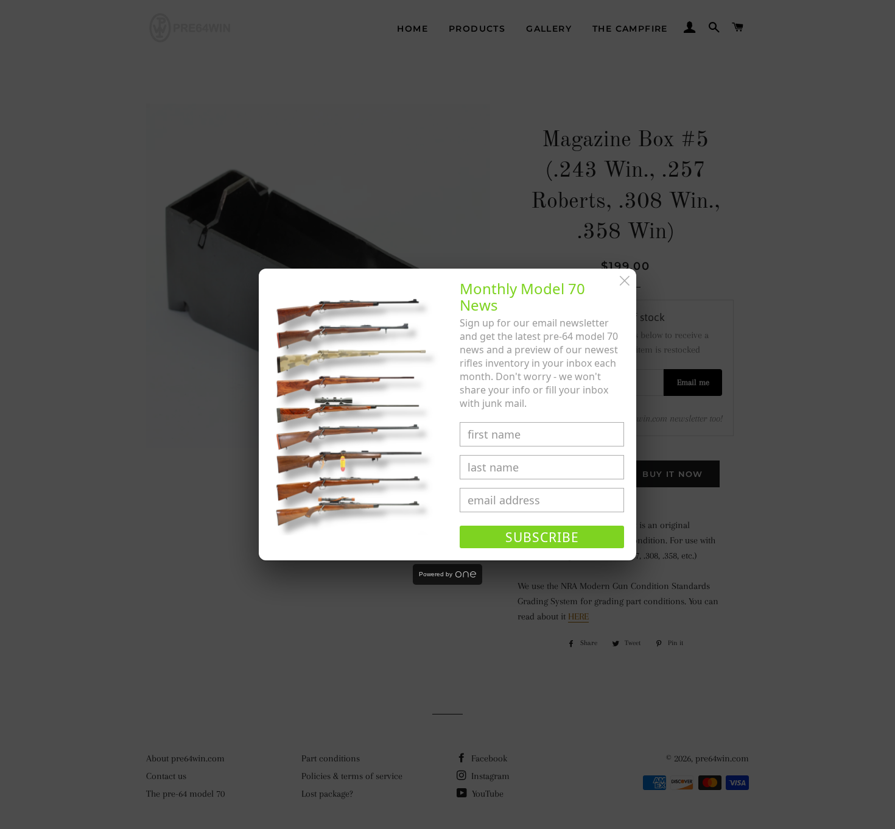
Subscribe (542, 537)
